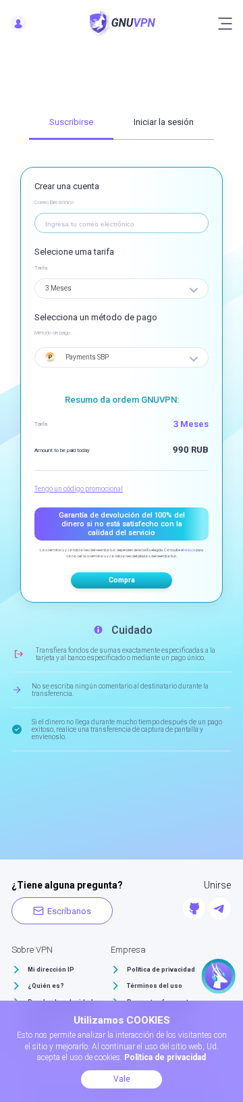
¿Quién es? (46, 985)
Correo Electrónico (54, 202)
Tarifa (40, 268)
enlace (189, 549)
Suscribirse (71, 122)
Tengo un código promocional (78, 489)
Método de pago (52, 333)
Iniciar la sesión (164, 122)
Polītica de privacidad (161, 969)
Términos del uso (154, 985)
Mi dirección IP (51, 969)
